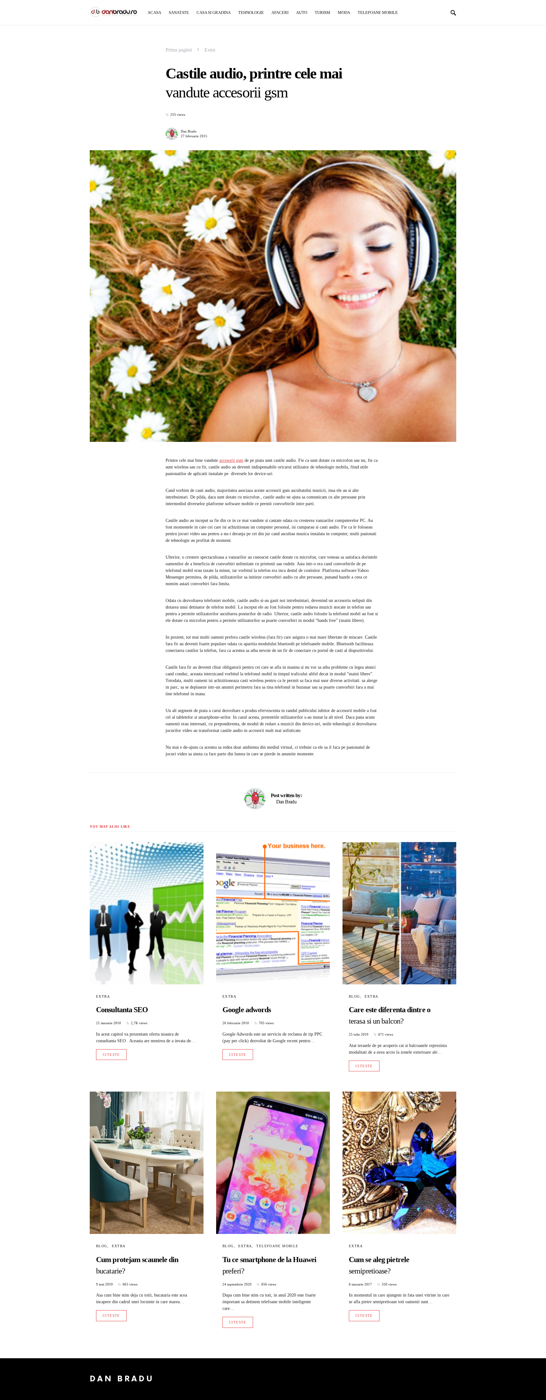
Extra (209, 50)
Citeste (111, 1054)
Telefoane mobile (277, 1246)
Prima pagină (179, 50)
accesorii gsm (231, 460)
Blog (354, 996)
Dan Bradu (189, 131)
